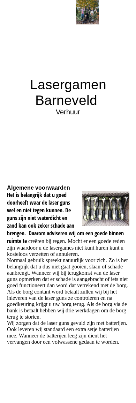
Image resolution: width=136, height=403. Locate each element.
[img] (87, 12)
